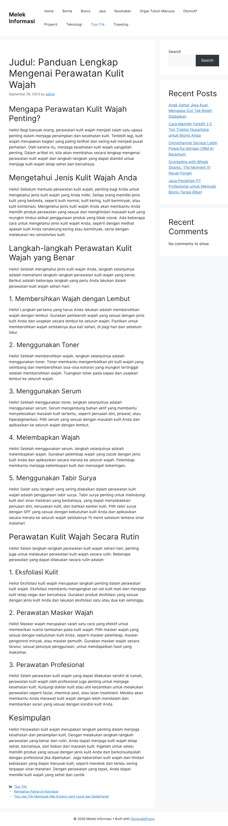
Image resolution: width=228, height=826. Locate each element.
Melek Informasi (22, 17)
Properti (50, 24)
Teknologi (74, 24)
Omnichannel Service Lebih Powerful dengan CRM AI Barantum (193, 149)
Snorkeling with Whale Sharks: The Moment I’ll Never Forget (189, 167)
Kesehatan (122, 11)
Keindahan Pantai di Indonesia (36, 791)
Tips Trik (98, 24)
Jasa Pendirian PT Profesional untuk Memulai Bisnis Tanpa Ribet (192, 186)
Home (49, 11)
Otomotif (190, 11)
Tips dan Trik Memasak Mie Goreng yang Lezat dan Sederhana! (61, 796)
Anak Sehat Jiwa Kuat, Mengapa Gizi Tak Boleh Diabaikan (190, 111)
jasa (102, 11)
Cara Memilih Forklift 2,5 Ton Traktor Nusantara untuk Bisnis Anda (190, 130)
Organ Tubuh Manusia (157, 11)
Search (175, 51)
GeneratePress (143, 819)
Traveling (121, 24)
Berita (67, 11)
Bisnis (85, 11)
